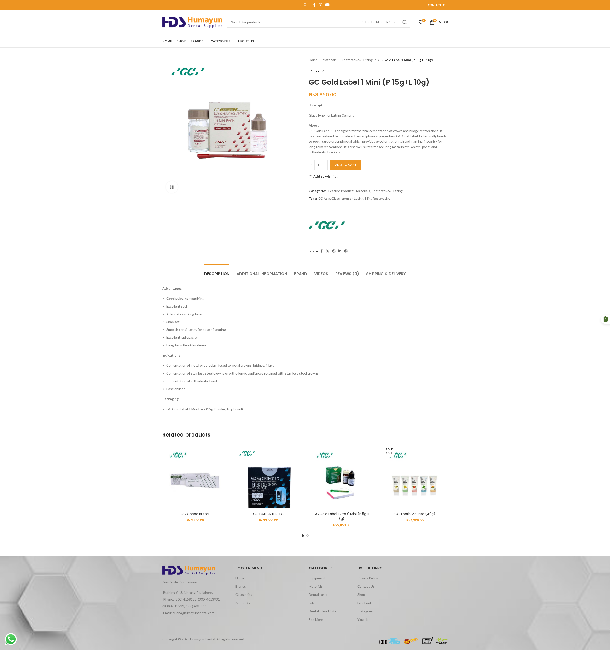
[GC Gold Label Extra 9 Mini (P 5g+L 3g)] (342, 477)
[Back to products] (317, 70)
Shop (361, 594)
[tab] (216, 271)
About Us (242, 603)
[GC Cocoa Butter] (195, 477)
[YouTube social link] (327, 4)
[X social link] (328, 251)
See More (316, 619)
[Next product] (323, 70)
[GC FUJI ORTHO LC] (268, 477)
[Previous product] (311, 70)
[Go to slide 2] (307, 535)
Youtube (363, 619)
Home (313, 60)
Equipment (317, 578)
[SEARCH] (404, 22)
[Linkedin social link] (340, 251)
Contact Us (366, 586)
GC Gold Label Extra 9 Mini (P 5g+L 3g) (342, 516)
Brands (240, 586)
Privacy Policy (367, 578)
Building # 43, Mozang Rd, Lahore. (188, 593)
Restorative (381, 198)
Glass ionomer (342, 198)
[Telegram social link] (346, 251)
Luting (359, 198)
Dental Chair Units (322, 611)
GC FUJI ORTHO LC (268, 513)
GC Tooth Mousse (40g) (414, 513)
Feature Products (341, 191)
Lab (311, 603)
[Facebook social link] (314, 4)
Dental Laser (318, 594)
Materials (330, 60)
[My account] (305, 5)
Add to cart (346, 165)
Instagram (365, 611)
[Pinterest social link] (334, 251)
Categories (243, 594)
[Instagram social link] (320, 4)
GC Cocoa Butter (195, 513)
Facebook (364, 603)
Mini (368, 198)
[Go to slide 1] (303, 535)
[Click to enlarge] (172, 187)
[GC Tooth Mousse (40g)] (415, 477)
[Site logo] (192, 22)
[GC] (327, 225)
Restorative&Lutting (357, 60)
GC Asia (324, 198)
